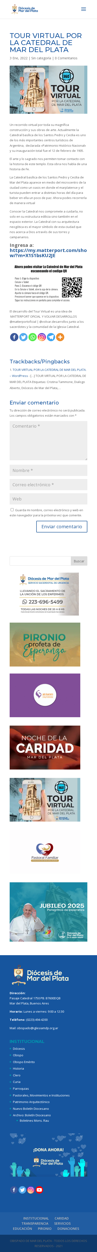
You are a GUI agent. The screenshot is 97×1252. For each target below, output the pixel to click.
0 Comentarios (66, 58)
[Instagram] (42, 337)
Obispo (18, 1055)
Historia (18, 1068)
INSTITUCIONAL (36, 1218)
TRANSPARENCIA (34, 1223)
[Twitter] (23, 337)
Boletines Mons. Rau (34, 1120)
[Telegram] (51, 337)
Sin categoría (41, 58)
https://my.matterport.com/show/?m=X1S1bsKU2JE (48, 253)
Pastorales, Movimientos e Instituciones (41, 1095)
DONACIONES (68, 1228)
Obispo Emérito (24, 1062)
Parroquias (21, 1088)
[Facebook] (14, 337)
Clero (16, 1075)
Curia (16, 1082)
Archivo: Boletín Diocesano (32, 1115)
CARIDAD (62, 1218)
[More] (60, 337)
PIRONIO (45, 1228)
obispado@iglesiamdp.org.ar (37, 1028)
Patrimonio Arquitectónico (31, 1102)
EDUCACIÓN (22, 1228)
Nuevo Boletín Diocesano (31, 1109)
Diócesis (19, 1048)
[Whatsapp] (32, 337)
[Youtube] (39, 1190)
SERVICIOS (62, 1223)
